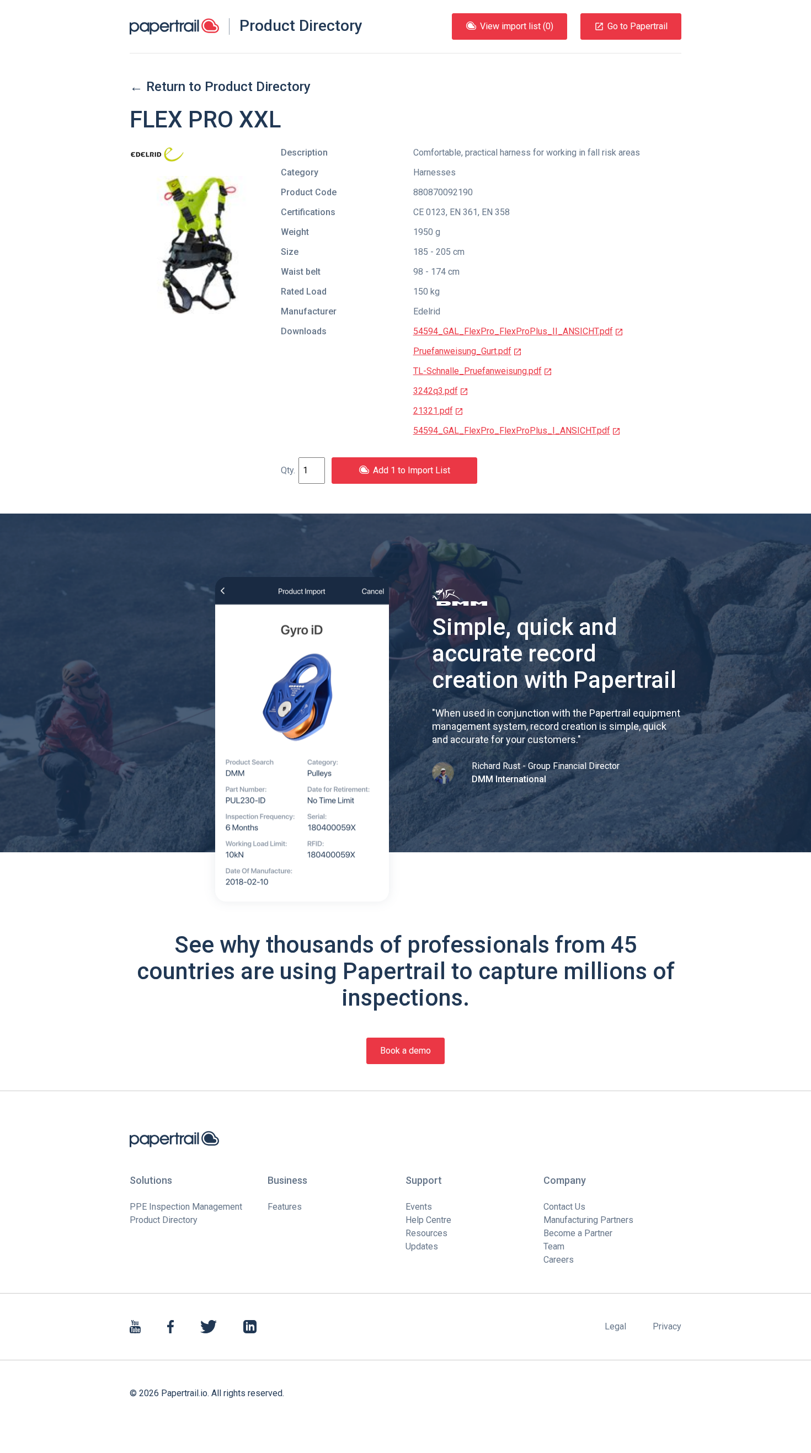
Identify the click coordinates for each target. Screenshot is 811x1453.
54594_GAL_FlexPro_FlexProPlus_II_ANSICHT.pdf (513, 331)
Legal (615, 1326)
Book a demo (405, 1050)
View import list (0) (516, 26)
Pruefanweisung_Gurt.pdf (462, 351)
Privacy (667, 1326)
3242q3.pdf (435, 391)
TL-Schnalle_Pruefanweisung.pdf (477, 371)
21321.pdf (433, 410)
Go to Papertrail (637, 26)
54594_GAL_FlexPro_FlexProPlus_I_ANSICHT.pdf (511, 430)
